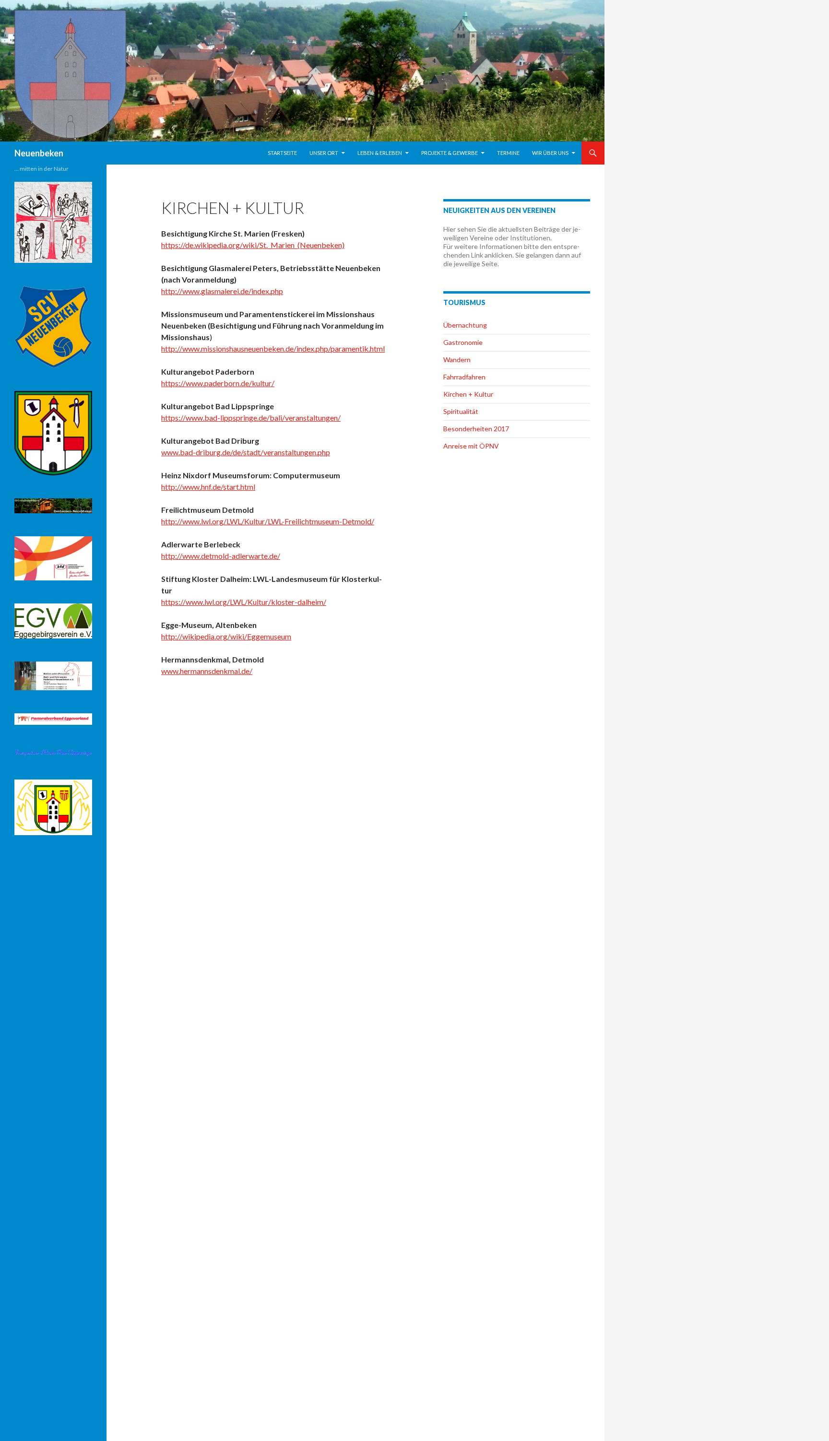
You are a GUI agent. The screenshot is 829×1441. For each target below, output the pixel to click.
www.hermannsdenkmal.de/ (206, 670)
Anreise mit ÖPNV (471, 446)
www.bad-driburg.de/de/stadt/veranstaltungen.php (245, 452)
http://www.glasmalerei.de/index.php (222, 290)
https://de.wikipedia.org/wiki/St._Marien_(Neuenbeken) (252, 244)
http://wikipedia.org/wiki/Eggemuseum (226, 636)
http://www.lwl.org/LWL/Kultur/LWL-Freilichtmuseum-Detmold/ (267, 521)
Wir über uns (550, 153)
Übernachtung (465, 325)
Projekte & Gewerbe (449, 153)
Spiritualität (460, 411)
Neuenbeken (38, 153)
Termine (508, 153)
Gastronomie (463, 342)
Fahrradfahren (464, 377)
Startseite (282, 153)
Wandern (457, 359)
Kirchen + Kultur (468, 394)
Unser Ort (323, 153)
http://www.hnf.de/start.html (208, 486)
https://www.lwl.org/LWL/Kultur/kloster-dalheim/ (243, 601)
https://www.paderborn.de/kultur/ (217, 383)
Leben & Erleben (379, 153)
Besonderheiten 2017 (476, 429)
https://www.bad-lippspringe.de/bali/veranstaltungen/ (251, 417)
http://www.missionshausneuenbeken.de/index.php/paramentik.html (273, 348)
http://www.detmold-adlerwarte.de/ (220, 555)
